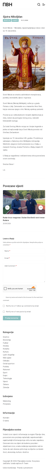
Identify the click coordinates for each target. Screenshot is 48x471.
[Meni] (43, 4)
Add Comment (11, 266)
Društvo (6, 337)
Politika (6, 367)
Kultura (5, 352)
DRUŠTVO (7, 20)
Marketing (7, 401)
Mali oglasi (7, 358)
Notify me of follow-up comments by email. (22, 306)
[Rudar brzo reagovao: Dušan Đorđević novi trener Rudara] (24, 202)
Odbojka (6, 361)
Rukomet (6, 370)
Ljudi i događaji (8, 355)
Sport (5, 373)
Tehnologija (7, 378)
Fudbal (5, 343)
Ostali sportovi (8, 364)
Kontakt (6, 418)
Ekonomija (7, 340)
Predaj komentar (11, 318)
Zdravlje (6, 387)
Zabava (6, 384)
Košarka (6, 349)
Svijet (5, 375)
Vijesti (5, 381)
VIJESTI (15, 20)
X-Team (25, 463)
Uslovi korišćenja (9, 468)
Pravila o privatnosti (25, 468)
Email (7, 258)
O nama (6, 421)
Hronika (6, 346)
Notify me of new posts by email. (18, 312)
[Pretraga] (39, 4)
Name (7, 251)
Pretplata (6, 404)
